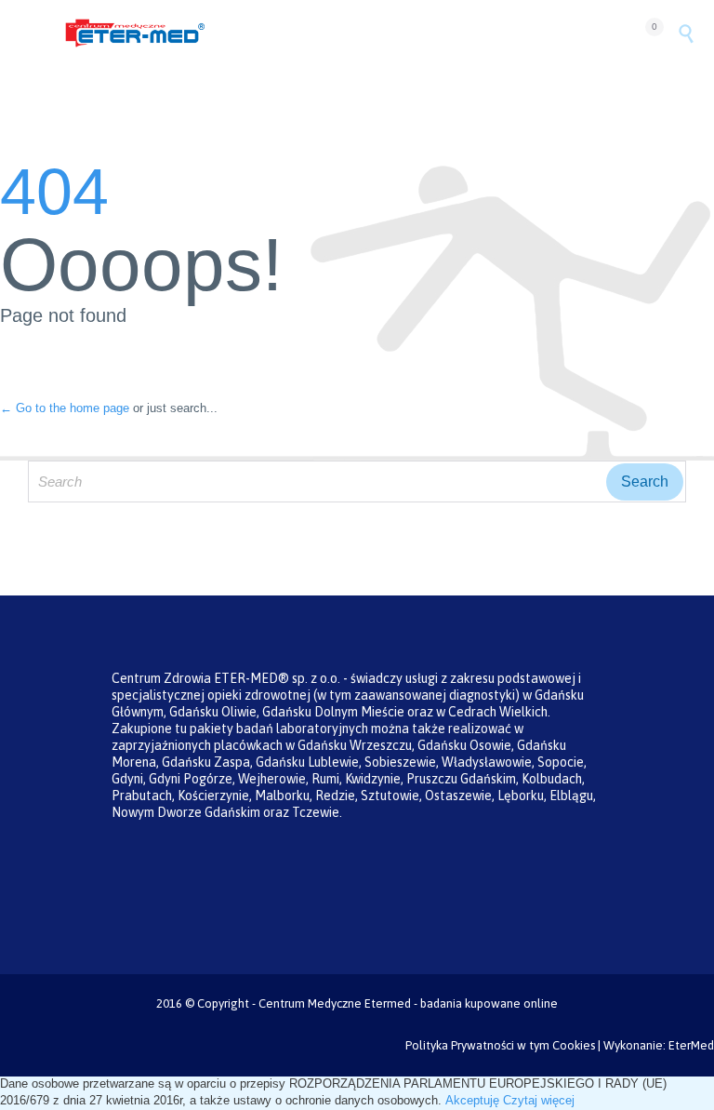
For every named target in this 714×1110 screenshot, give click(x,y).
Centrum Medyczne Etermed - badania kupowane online (408, 1003)
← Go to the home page (64, 408)
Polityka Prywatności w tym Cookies (500, 1045)
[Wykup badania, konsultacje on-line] (346, 33)
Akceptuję (472, 1100)
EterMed (691, 1045)
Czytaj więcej (539, 1100)
